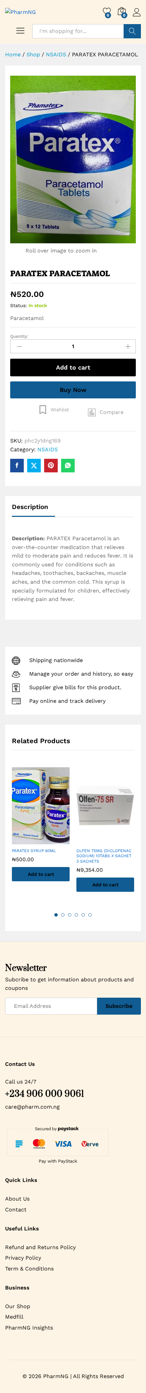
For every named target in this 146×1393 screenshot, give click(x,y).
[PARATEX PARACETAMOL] (17, 465)
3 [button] (69, 915)
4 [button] (76, 915)
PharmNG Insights (29, 1327)
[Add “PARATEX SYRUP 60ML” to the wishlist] (47, 840)
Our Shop (17, 1306)
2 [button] (63, 915)
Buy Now (73, 389)
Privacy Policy (23, 1258)
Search (132, 31)
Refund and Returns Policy (40, 1247)
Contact (15, 1209)
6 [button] (90, 915)
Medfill (14, 1317)
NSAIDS (47, 449)
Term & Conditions (29, 1268)
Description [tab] (30, 507)
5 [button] (83, 915)
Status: (18, 305)
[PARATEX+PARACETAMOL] (34, 465)
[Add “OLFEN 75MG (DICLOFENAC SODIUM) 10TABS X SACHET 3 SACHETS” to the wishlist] (112, 840)
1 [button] (56, 915)
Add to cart (73, 367)
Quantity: (19, 336)
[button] (106, 412)
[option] (40, 829)
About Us (17, 1199)
